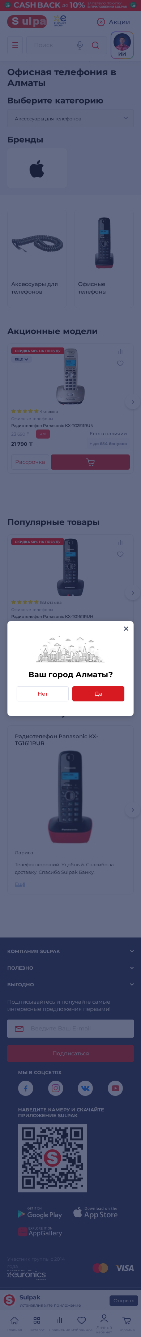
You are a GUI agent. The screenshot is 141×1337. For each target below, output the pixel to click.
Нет (43, 693)
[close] (126, 628)
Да (98, 693)
